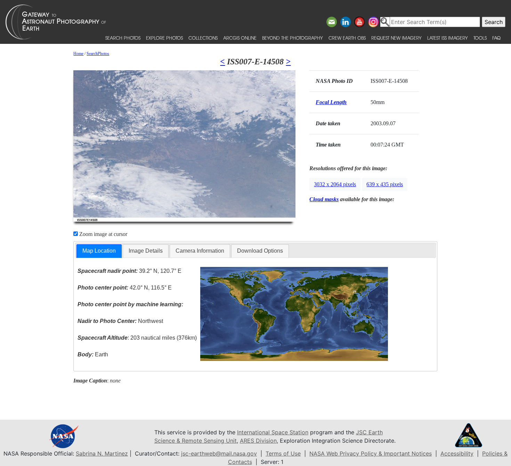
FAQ (496, 37)
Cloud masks (324, 199)
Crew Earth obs (347, 37)
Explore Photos (164, 37)
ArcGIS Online (240, 37)
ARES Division (258, 440)
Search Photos (122, 37)
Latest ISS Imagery (447, 37)
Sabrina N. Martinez (102, 453)
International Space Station (272, 432)
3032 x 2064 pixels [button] (335, 184)
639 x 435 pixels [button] (384, 184)
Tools (480, 37)
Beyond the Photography (292, 37)
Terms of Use (283, 453)
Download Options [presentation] (260, 251)
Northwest (120, 321)
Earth (93, 354)
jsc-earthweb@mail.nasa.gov (219, 453)
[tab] (99, 251)
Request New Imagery (396, 37)
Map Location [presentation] (99, 251)
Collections (203, 37)
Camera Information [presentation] (200, 251)
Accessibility (456, 453)
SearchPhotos (98, 53)
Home (78, 53)
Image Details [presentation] (146, 251)
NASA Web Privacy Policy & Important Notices (370, 453)
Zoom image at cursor (102, 234)
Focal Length (331, 102)
